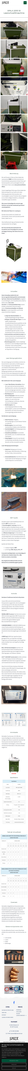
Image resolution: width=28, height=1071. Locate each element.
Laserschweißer (20, 1015)
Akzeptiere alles (14, 1060)
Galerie (18, 1013)
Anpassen (14, 1064)
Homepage (18, 1010)
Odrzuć (14, 1068)
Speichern (18, 1011)
